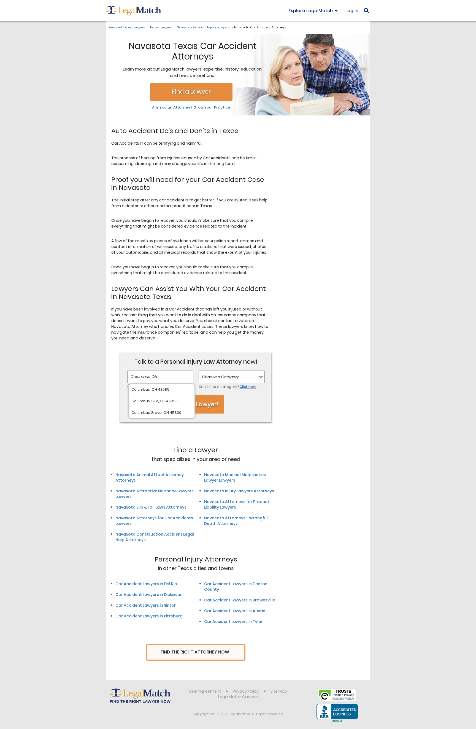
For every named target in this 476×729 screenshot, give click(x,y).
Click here (248, 386)
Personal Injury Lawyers (127, 27)
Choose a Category (220, 377)
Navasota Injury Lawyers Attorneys (239, 491)
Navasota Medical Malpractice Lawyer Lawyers (235, 477)
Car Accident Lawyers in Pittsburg (149, 616)
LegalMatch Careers (238, 697)
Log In (351, 10)
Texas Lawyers (161, 27)
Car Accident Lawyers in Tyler (233, 621)
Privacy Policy (246, 691)
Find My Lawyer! (195, 404)
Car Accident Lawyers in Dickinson (149, 594)
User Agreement (205, 691)
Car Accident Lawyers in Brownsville (239, 600)
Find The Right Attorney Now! (196, 652)
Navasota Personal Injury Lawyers (203, 27)
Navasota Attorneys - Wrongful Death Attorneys (236, 520)
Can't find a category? (227, 386)
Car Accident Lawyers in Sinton (146, 605)
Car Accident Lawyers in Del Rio (146, 584)
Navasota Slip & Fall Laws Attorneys (150, 507)
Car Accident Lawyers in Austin (234, 611)
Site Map (279, 691)
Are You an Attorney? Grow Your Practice (191, 107)
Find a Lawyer (191, 92)
